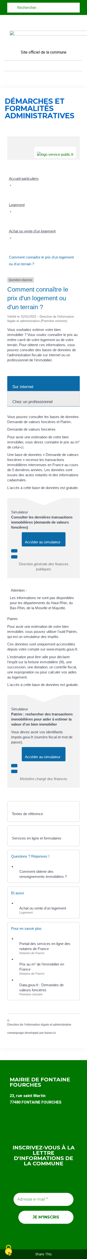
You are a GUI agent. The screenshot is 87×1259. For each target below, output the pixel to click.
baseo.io (50, 1033)
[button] (43, 65)
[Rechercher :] (43, 7)
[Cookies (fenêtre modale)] (8, 1250)
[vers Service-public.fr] (55, 152)
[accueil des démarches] (43, 139)
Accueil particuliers (24, 178)
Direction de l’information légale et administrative (39, 1024)
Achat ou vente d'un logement (32, 231)
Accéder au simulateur (43, 542)
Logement (17, 205)
